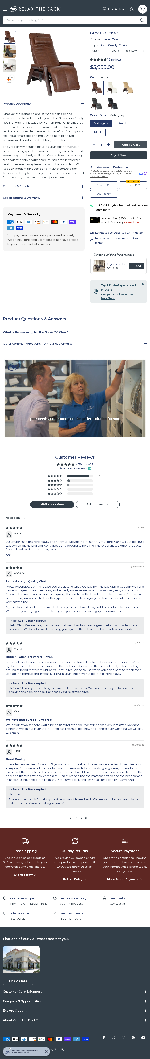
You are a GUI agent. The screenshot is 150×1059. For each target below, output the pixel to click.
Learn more (102, 210)
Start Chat (18, 918)
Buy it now (118, 155)
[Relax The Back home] (35, 9)
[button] (98, 59)
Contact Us (117, 903)
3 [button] (76, 818)
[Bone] (112, 88)
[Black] (112, 103)
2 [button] (70, 818)
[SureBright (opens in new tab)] (143, 173)
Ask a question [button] (98, 504)
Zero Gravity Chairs (114, 45)
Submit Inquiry (71, 918)
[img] (14, 528)
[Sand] (127, 88)
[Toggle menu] (5, 9)
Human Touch (111, 39)
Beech (122, 123)
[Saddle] (96, 88)
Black (98, 132)
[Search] (142, 20)
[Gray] (96, 103)
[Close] (143, 284)
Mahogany (101, 123)
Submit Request (71, 903)
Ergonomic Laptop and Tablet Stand (117, 264)
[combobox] (75, 20)
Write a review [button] (52, 504)
